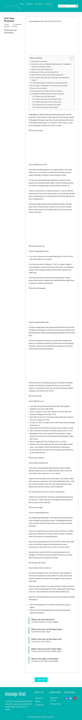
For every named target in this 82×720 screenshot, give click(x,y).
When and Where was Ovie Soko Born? (45, 72)
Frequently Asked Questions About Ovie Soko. (48, 94)
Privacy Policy (55, 704)
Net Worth (38, 4)
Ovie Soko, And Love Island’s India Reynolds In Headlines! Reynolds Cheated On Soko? (51, 65)
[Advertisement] (52, 39)
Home (22, 4)
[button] (19, 8)
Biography (29, 4)
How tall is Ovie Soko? (39, 88)
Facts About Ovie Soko (39, 61)
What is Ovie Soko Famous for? (42, 69)
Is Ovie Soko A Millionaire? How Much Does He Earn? (49, 86)
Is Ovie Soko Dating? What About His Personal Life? (49, 83)
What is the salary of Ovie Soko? (47, 107)
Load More (41, 680)
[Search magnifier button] (76, 6)
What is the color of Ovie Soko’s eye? (49, 102)
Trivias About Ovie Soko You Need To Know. (47, 91)
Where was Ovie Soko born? (46, 96)
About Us (38, 698)
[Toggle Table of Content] (70, 58)
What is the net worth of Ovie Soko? (48, 105)
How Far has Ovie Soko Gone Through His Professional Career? (50, 79)
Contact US (48, 4)
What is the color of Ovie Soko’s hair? (48, 99)
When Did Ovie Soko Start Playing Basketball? (47, 75)
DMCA (37, 701)
